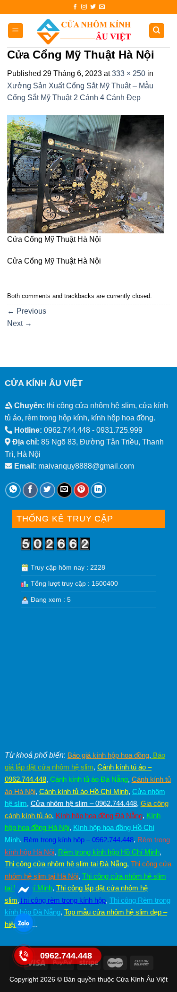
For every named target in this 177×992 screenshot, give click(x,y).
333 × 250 (128, 73)
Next (19, 323)
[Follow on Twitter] (93, 7)
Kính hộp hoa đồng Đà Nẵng (99, 816)
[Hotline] (23, 955)
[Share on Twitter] (47, 490)
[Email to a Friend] (64, 490)
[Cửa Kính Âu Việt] (83, 30)
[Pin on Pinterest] (81, 490)
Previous (26, 311)
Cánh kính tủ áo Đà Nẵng (89, 779)
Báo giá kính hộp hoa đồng (108, 755)
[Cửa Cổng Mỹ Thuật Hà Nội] (85, 174)
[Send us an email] (102, 7)
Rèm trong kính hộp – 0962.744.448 (79, 840)
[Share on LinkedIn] (98, 490)
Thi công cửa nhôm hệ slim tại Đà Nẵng (66, 864)
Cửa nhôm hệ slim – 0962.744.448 (84, 803)
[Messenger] (23, 889)
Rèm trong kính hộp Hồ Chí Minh (109, 852)
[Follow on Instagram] (84, 7)
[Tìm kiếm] (157, 31)
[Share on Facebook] (30, 490)
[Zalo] (23, 922)
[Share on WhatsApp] (13, 490)
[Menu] (16, 31)
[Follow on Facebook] (75, 7)
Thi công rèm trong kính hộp (62, 900)
